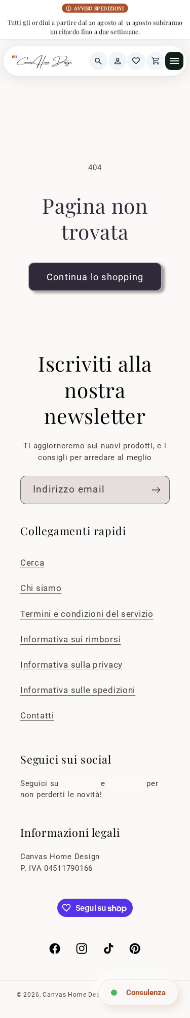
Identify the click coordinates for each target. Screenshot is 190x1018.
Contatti (37, 715)
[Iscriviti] (155, 490)
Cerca (32, 562)
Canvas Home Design (76, 994)
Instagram (81, 783)
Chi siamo (40, 588)
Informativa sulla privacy (71, 665)
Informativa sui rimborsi (70, 639)
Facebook (127, 783)
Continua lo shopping (95, 277)
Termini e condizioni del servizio (87, 614)
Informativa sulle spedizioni (77, 690)
